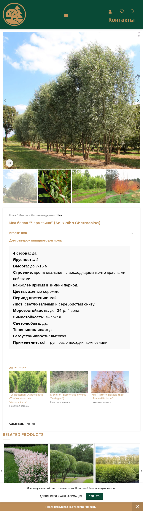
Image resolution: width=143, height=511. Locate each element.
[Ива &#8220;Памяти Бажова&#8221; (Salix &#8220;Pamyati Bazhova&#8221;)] (110, 382)
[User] (110, 11)
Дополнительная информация (61, 496)
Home (12, 215)
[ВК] (28, 423)
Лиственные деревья (43, 215)
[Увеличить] (9, 163)
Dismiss (137, 506)
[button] (66, 15)
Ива (60, 215)
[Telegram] (33, 423)
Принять (94, 496)
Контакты (121, 19)
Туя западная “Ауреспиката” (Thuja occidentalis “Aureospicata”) (26, 398)
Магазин (23, 215)
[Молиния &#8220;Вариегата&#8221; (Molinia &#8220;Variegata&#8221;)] (69, 382)
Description (18, 233)
